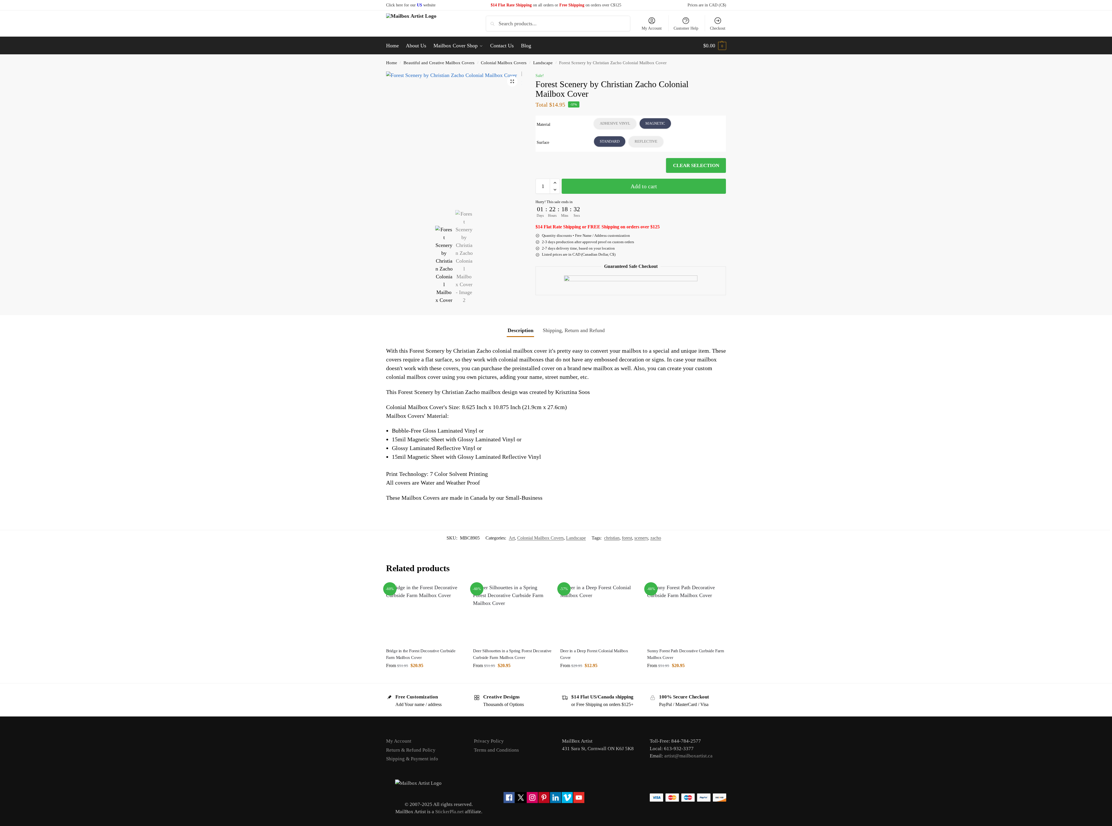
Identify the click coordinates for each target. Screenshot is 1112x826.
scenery (641, 537)
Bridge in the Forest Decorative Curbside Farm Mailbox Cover (421, 654)
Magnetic (655, 123)
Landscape (543, 62)
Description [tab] (520, 330)
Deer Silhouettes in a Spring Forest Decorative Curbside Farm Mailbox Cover (512, 654)
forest (627, 537)
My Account (652, 28)
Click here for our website (410, 5)
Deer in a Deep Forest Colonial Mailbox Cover (594, 654)
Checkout (717, 28)
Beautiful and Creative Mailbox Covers (439, 62)
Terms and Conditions (496, 750)
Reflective (646, 141)
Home (391, 62)
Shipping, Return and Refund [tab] (574, 330)
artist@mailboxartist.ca (688, 756)
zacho (655, 537)
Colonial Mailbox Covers (503, 62)
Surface (543, 142)
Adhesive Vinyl (615, 123)
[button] (714, 45)
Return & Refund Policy (410, 750)
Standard (610, 141)
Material (543, 124)
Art (512, 537)
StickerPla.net (449, 811)
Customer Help (686, 28)
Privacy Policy (489, 741)
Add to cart (644, 186)
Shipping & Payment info (412, 759)
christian (612, 537)
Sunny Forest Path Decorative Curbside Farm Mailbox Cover (685, 654)
